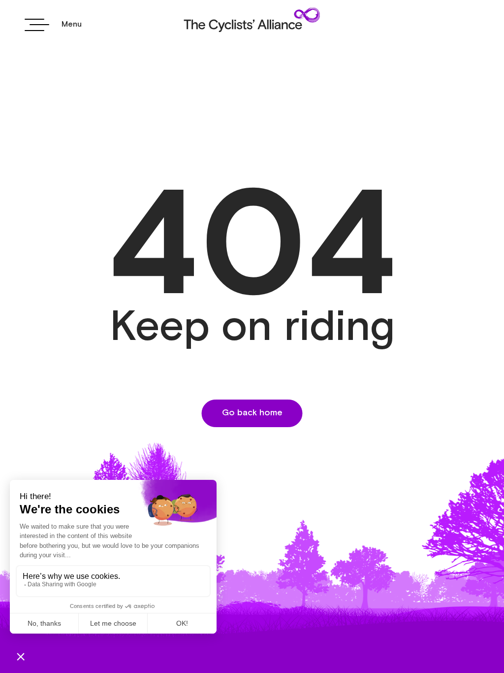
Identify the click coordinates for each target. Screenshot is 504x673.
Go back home (252, 412)
